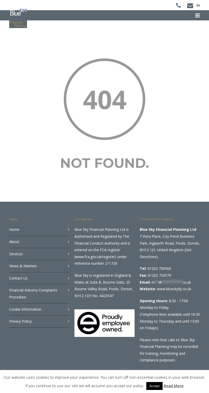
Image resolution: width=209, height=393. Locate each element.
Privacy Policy (20, 321)
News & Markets (23, 265)
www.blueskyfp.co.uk (174, 288)
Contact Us (18, 278)
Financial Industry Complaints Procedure (33, 293)
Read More (174, 385)
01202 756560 (159, 268)
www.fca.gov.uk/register (95, 256)
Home (14, 229)
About (14, 241)
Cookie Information (25, 309)
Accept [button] (154, 386)
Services (16, 253)
